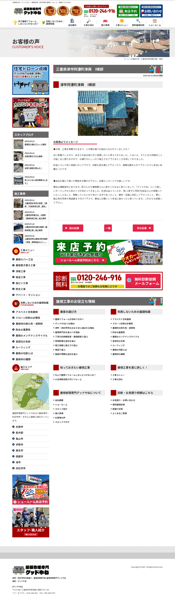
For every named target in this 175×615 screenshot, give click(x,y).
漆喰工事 (21, 271)
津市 (18, 462)
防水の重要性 (119, 332)
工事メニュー (122, 25)
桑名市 (19, 450)
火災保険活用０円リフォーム (68, 379)
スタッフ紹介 (61, 408)
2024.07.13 (36, 226)
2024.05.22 (36, 238)
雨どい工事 (22, 283)
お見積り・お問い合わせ (124, 400)
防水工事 (21, 289)
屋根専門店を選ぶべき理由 (67, 332)
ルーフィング (119, 345)
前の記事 (74, 228)
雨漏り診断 (118, 408)
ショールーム (155, 25)
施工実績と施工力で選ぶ (66, 345)
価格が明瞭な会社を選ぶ (66, 354)
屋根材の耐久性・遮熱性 (124, 327)
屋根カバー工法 (24, 259)
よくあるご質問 (120, 413)
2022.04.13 (35, 142)
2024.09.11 (36, 203)
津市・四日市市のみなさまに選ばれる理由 (74, 327)
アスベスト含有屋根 (122, 319)
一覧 (108, 228)
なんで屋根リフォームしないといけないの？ (75, 374)
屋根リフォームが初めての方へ (69, 319)
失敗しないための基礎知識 (54, 22)
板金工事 (21, 277)
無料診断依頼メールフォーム (147, 281)
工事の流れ (89, 25)
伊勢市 (19, 444)
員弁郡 (19, 432)
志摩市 (19, 426)
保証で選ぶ (60, 349)
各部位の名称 (119, 340)
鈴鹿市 (19, 456)
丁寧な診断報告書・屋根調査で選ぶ (71, 336)
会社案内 (72, 25)
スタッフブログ (62, 422)
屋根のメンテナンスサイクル (126, 336)
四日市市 (21, 468)
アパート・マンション (28, 295)
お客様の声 (60, 417)
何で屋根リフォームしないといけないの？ (28, 22)
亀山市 (19, 438)
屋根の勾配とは (120, 349)
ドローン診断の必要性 (123, 323)
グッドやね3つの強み (65, 323)
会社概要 (59, 400)
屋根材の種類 (119, 354)
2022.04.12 (33, 166)
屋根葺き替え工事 (25, 265)
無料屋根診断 (138, 25)
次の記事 (142, 228)
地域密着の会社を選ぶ (65, 340)
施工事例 (105, 25)
